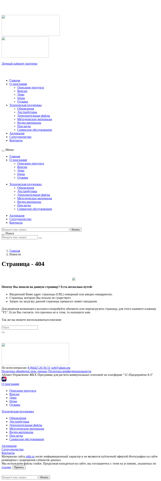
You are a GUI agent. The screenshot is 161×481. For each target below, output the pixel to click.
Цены (21, 98)
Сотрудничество (20, 136)
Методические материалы (34, 119)
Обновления (25, 108)
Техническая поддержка (25, 105)
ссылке (6, 467)
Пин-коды (24, 126)
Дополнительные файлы (33, 115)
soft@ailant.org (60, 367)
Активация (16, 133)
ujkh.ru (30, 456)
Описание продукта (30, 87)
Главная (14, 80)
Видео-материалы (29, 122)
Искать (76, 229)
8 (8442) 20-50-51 (39, 367)
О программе (18, 84)
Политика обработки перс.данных (25, 371)
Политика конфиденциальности (69, 371)
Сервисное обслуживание (34, 129)
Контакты (16, 140)
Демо (20, 94)
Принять (19, 467)
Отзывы (22, 101)
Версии (22, 91)
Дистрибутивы (27, 112)
